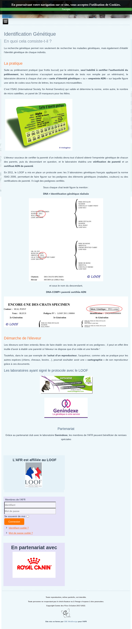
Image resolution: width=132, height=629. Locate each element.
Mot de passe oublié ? (21, 533)
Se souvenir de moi (14, 516)
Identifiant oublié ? (19, 527)
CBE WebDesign (71, 621)
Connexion (14, 521)
